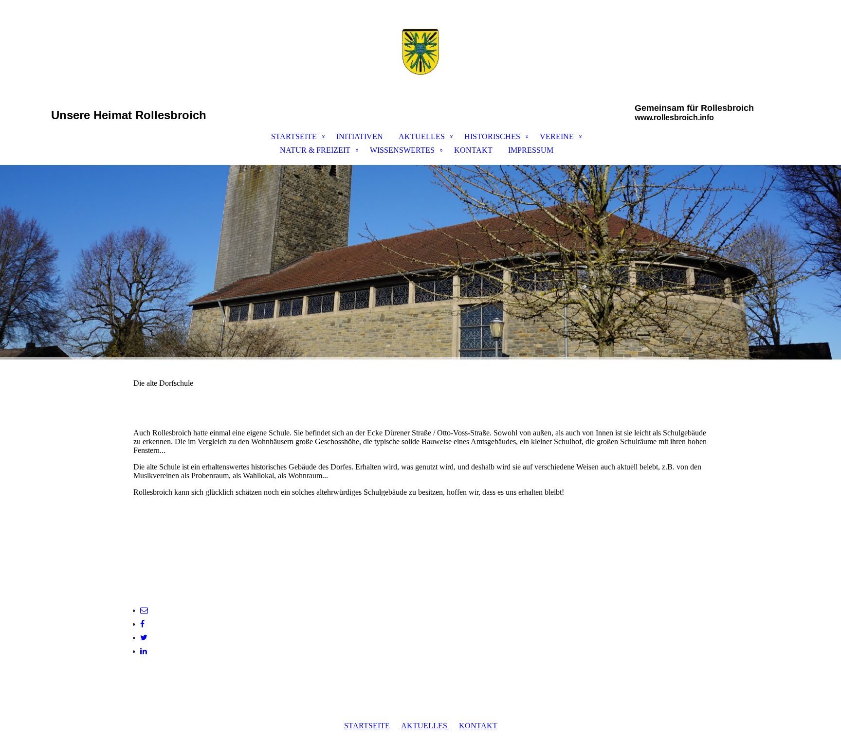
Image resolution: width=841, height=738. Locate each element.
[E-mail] (144, 610)
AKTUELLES (422, 136)
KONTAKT (473, 150)
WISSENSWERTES (402, 150)
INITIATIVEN (359, 136)
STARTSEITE (294, 136)
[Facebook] (142, 624)
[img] (420, 51)
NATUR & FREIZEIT (315, 150)
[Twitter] (143, 637)
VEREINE (557, 136)
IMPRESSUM (530, 150)
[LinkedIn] (143, 651)
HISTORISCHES (492, 136)
